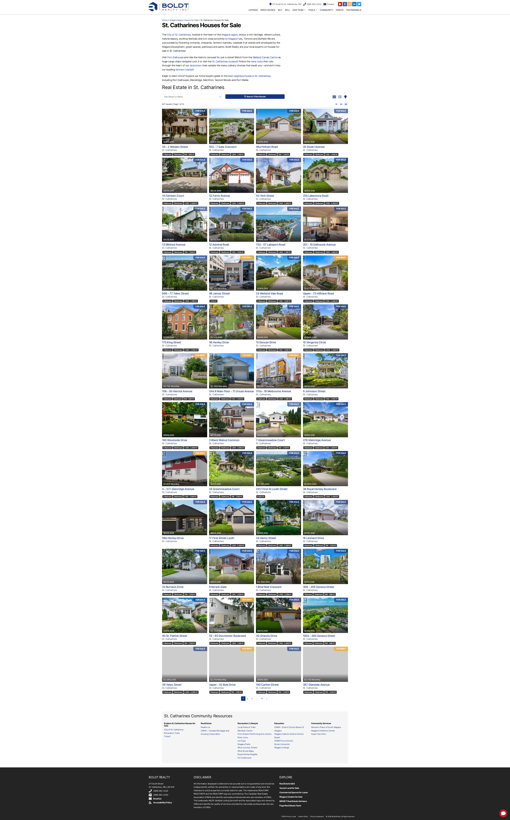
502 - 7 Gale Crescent (222, 146)
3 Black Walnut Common (224, 440)
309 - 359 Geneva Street (318, 586)
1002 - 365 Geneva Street (319, 635)
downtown (196, 65)
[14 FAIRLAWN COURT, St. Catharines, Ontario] (184, 175)
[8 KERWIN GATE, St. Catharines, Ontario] (231, 566)
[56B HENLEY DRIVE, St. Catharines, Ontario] (184, 517)
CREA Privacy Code (288, 816)
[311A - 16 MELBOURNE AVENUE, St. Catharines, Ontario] (278, 370)
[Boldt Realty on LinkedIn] (354, 4)
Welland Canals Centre (265, 57)
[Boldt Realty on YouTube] (340, 4)
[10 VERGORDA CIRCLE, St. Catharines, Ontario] (325, 322)
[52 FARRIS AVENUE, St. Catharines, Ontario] (231, 175)
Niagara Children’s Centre (323, 730)
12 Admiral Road (219, 244)
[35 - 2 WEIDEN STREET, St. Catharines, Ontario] (184, 126)
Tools (311, 10)
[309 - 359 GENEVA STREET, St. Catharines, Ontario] (325, 566)
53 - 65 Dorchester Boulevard (227, 635)
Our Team (298, 10)
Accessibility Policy (162, 802)
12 (336, 104)
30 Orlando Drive (266, 635)
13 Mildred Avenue (173, 244)
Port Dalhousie (175, 57)
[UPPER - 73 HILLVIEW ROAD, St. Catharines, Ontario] (325, 273)
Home (164, 20)
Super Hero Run (318, 734)
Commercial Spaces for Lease (293, 792)
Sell (287, 10)
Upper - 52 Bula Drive (222, 684)
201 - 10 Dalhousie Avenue (319, 244)
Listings (253, 10)
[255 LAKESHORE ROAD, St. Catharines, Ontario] (325, 175)
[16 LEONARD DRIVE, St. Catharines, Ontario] (325, 517)
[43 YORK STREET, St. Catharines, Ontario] (278, 175)
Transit (167, 736)
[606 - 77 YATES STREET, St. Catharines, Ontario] (184, 273)
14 (262, 698)
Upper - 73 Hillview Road (318, 293)
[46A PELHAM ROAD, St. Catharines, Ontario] (278, 126)
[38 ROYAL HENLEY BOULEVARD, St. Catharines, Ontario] (325, 468)
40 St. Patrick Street (174, 635)
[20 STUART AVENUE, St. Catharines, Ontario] (325, 126)
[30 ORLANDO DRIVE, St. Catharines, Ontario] (278, 615)
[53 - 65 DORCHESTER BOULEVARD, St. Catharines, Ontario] (231, 615)
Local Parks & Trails (247, 727)
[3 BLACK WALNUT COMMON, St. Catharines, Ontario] (231, 419)
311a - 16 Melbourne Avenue (273, 391)
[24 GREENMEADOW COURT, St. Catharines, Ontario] (231, 468)
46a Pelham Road (267, 146)
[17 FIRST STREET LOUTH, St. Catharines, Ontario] (231, 517)
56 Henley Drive (219, 342)
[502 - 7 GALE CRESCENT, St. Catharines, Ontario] (231, 126)
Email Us (157, 798)
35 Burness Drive (173, 586)
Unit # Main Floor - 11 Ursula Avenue (231, 391)
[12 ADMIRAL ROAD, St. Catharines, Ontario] (231, 224)
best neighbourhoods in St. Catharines (249, 76)
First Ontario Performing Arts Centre (254, 734)
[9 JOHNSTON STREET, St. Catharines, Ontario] (325, 370)
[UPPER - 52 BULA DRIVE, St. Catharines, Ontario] (231, 664)
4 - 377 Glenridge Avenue (178, 489)
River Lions (243, 737)
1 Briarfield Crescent (268, 586)
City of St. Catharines (179, 34)
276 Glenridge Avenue (317, 440)
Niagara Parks (244, 744)
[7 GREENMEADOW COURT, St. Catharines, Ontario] (278, 419)
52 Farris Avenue (219, 195)
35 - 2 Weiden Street (175, 146)
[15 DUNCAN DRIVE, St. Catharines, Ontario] (278, 322)
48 (346, 104)
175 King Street (171, 342)
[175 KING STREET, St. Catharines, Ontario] (184, 322)
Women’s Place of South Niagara (326, 727)
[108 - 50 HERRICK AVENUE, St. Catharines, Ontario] (184, 370)
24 (341, 104)
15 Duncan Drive (266, 342)
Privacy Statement (317, 816)
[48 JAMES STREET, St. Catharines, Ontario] (231, 273)
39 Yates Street (171, 684)
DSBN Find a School (283, 741)
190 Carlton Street (267, 684)
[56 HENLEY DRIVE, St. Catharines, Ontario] (231, 322)
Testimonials (353, 10)
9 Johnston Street (314, 391)
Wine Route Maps (246, 751)
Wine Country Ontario (248, 747)
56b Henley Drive (173, 538)
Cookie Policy (303, 816)
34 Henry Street (266, 538)
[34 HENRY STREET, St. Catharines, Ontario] (278, 517)
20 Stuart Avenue (314, 146)
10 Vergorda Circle (314, 342)
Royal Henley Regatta (247, 754)
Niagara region (230, 34)
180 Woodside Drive (174, 440)
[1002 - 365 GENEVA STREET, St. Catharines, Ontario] (325, 615)
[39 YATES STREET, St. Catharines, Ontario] (184, 664)
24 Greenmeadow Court (224, 489)
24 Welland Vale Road (269, 293)
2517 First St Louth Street (271, 489)
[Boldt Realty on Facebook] (345, 4)
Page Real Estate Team (290, 805)
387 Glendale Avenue (316, 684)
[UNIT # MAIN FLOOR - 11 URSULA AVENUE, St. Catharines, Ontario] (231, 370)
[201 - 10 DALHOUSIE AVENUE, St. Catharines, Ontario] (325, 224)
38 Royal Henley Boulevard (320, 489)
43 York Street (265, 195)
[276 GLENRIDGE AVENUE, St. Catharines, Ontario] (325, 419)
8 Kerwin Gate (218, 586)
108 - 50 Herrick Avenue (177, 391)
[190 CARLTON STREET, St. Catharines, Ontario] (278, 664)
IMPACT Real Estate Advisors (293, 801)
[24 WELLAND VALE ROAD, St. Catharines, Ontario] (278, 273)
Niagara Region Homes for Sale (184, 20)
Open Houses (267, 10)
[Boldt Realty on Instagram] (350, 4)
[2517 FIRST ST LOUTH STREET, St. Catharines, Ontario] (278, 468)
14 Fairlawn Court (173, 195)
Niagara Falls (235, 38)
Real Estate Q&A (287, 783)
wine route (257, 61)
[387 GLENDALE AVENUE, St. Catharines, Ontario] (325, 664)
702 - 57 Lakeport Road (270, 244)
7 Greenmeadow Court (270, 440)
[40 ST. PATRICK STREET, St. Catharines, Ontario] (184, 615)
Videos (339, 10)
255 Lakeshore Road (315, 195)
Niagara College (281, 747)
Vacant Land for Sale (289, 788)
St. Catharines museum (225, 61)
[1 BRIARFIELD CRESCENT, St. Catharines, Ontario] (278, 566)
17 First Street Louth (221, 538)
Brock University (282, 744)
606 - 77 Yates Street (175, 293)
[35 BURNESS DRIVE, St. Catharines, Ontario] (184, 566)
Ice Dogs (242, 741)
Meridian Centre (245, 730)
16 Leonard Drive (313, 538)
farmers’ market (184, 69)
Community (326, 10)
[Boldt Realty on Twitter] (359, 4)
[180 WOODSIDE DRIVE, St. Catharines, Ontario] (184, 419)
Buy (280, 10)
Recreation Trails (172, 733)
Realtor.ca (205, 727)
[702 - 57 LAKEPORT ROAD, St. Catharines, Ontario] (278, 224)
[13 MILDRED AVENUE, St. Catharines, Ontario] (184, 224)
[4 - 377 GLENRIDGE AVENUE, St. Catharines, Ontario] (184, 468)
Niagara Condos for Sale (290, 797)
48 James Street (219, 293)
